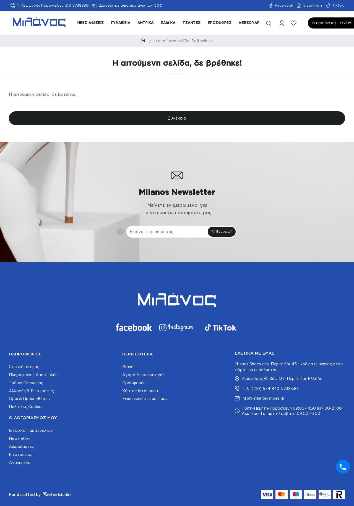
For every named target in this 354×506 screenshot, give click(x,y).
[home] (144, 40)
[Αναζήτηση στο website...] (268, 23)
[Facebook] (133, 327)
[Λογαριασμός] (282, 23)
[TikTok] (220, 327)
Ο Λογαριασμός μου (33, 417)
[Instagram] (177, 327)
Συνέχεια (177, 118)
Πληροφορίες (25, 354)
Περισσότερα (137, 354)
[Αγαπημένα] (294, 23)
